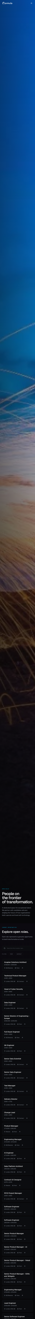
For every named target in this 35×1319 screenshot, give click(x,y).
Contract (19, 954)
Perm (11, 954)
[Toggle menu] (31, 3)
